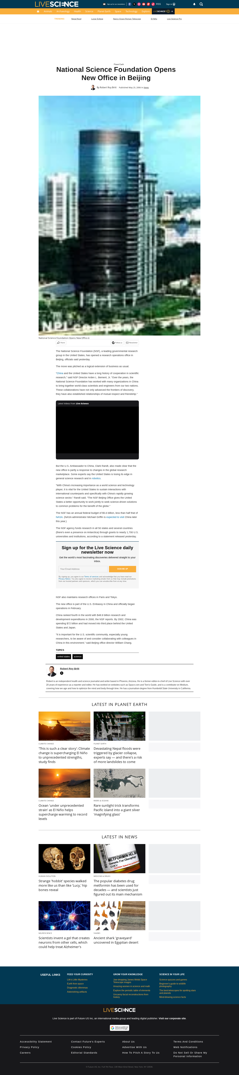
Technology (131, 11)
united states (63, 656)
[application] (97, 430)
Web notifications (185, 1047)
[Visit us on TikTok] (153, 4)
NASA (59, 517)
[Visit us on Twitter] (134, 4)
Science (89, 11)
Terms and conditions (188, 1041)
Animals (48, 11)
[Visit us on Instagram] (139, 4)
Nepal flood (76, 19)
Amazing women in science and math (131, 986)
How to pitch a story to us (141, 1052)
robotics (96, 478)
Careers (25, 1052)
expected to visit (115, 517)
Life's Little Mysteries (77, 979)
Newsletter (133, 342)
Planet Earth (104, 11)
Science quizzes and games (173, 979)
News (146, 87)
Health (77, 11)
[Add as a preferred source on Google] (119, 1028)
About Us (128, 1041)
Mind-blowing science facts (172, 997)
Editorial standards (84, 1052)
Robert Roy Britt (108, 87)
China (60, 373)
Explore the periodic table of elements (131, 990)
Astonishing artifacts (77, 992)
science (77, 656)
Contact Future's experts (88, 1041)
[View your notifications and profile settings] (194, 4)
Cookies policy (81, 1047)
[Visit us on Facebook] (129, 4)
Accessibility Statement (36, 1041)
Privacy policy (29, 1047)
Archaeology (63, 11)
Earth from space (75, 983)
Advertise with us (134, 1047)
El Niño (154, 19)
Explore (146, 11)
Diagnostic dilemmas (77, 987)
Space (118, 11)
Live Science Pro (174, 19)
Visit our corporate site (172, 1018)
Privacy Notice (64, 579)
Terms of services (91, 577)
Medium (184, 685)
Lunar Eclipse (97, 19)
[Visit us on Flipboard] (148, 4)
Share (62, 342)
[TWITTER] (62, 673)
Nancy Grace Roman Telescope (127, 19)
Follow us (118, 342)
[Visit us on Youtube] (143, 4)
